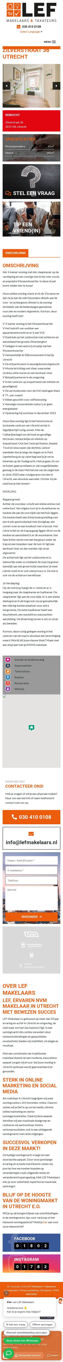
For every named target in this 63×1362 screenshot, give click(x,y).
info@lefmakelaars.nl (31, 842)
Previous (6, 86)
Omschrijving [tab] (15, 253)
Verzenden (29, 916)
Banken (19, 677)
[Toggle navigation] (54, 41)
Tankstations (22, 671)
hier (45, 1222)
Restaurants (22, 683)
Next (56, 86)
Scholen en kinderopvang (29, 659)
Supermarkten (23, 665)
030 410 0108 (31, 26)
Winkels (19, 689)
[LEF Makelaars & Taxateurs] (31, 13)
